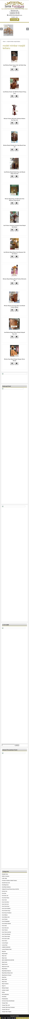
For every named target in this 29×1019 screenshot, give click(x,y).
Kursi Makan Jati (5, 917)
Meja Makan (4, 968)
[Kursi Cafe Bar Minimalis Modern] (8, 30)
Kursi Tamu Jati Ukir (6, 932)
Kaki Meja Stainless (6, 887)
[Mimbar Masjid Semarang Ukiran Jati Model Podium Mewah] (14, 297)
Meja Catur (4, 958)
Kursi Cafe (4, 899)
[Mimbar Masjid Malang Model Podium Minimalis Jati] (14, 270)
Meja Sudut (4, 979)
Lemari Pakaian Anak (6, 949)
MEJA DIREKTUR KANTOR (8, 960)
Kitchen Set (4, 891)
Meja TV (3, 985)
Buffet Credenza (5, 876)
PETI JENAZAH (5, 994)
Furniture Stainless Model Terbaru (9, 880)
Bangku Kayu (5, 874)
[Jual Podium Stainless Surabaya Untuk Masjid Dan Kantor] (14, 217)
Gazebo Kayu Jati (6, 882)
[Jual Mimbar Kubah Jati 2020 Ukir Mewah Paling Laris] (14, 83)
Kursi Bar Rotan (5, 897)
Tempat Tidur (5, 1003)
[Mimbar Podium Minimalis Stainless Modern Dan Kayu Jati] (14, 110)
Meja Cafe (4, 955)
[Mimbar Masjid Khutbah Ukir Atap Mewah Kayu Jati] (14, 136)
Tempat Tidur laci (6, 1009)
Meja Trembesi (5, 983)
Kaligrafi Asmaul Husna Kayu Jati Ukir (10, 889)
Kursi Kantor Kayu (6, 910)
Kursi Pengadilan (6, 921)
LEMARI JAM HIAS (6, 947)
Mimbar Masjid (5, 988)
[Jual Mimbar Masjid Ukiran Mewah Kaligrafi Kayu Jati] (14, 324)
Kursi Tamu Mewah (6, 934)
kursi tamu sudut (5, 938)
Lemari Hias (4, 945)
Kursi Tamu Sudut (6, 936)
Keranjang (14, 19)
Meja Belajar (5, 953)
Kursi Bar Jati (5, 895)
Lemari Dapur (5, 942)
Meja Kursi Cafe (5, 966)
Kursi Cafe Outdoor (6, 908)
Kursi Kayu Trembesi (6, 912)
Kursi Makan (5, 915)
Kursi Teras (4, 940)
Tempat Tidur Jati (6, 1005)
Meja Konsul (4, 964)
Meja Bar (4, 951)
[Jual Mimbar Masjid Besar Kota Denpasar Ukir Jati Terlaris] (14, 243)
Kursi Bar (4, 893)
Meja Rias (4, 977)
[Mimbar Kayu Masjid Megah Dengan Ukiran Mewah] (14, 350)
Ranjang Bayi (5, 998)
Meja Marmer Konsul (6, 975)
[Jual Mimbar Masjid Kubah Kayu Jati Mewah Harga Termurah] (14, 163)
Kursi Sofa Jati (5, 927)
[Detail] (16, 69)
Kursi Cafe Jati (5, 904)
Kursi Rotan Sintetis (6, 923)
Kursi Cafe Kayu (5, 906)
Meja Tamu (4, 981)
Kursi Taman (5, 930)
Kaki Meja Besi (5, 884)
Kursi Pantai (4, 919)
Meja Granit (4, 962)
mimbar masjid (5, 990)
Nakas (3, 992)
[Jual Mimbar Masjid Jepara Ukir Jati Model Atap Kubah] (14, 56)
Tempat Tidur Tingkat (6, 1011)
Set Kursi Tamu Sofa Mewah (8, 1000)
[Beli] (12, 69)
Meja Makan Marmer (6, 970)
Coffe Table (4, 878)
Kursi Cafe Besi (5, 902)
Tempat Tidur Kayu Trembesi (8, 1007)
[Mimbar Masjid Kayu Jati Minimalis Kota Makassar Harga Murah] (14, 190)
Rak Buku (4, 996)
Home (4, 41)
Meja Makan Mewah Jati (7, 972)
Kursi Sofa (4, 925)
